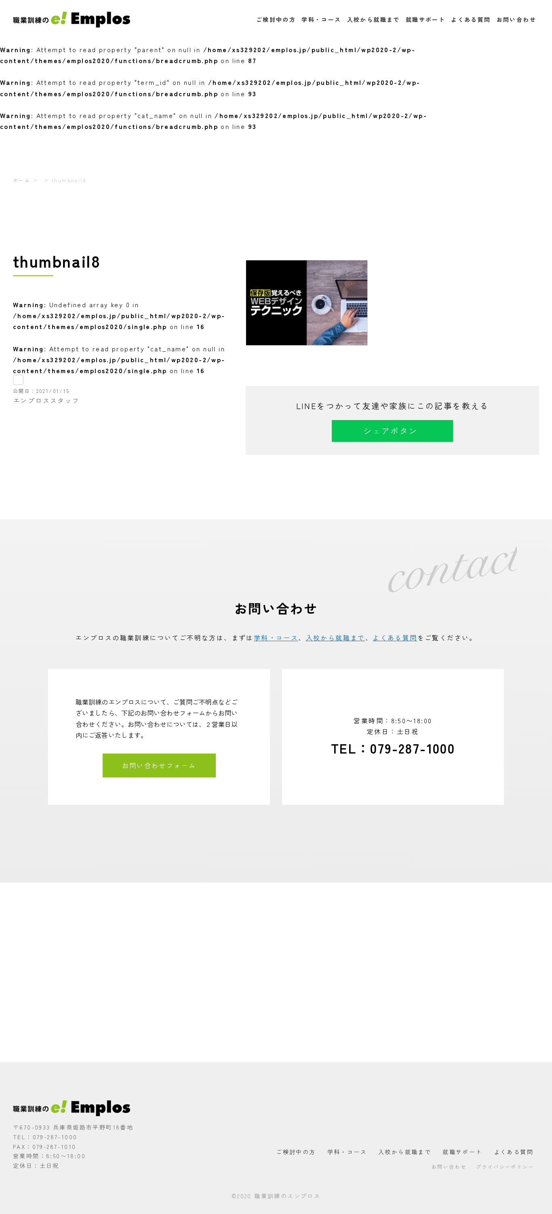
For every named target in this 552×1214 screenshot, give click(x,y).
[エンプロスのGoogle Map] (276, 972)
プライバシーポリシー (505, 1166)
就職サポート (425, 19)
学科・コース (321, 19)
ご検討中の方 (276, 19)
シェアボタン (390, 431)
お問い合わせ (516, 19)
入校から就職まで (373, 19)
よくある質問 (471, 19)
